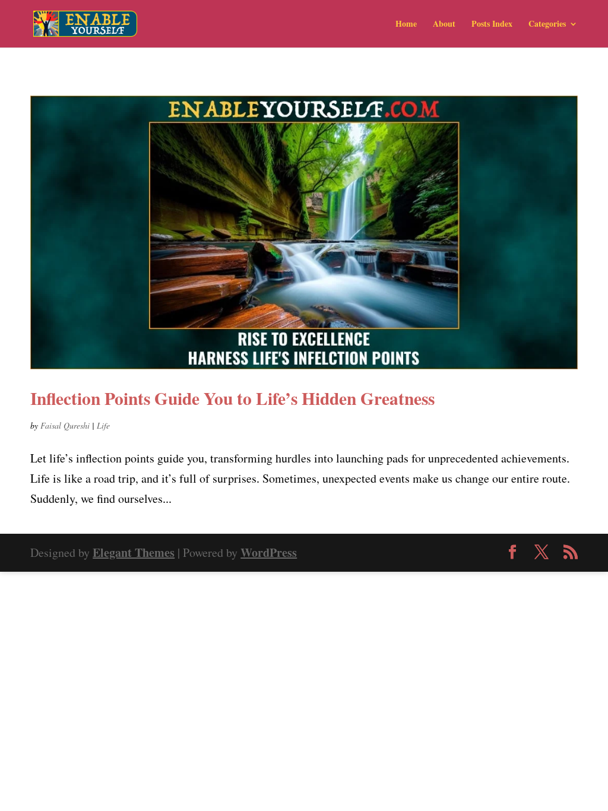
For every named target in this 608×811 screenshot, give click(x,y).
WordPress (268, 552)
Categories (547, 25)
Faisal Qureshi (65, 425)
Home (406, 25)
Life (103, 425)
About (444, 25)
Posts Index (491, 25)
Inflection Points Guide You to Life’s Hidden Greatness (232, 398)
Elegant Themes (134, 552)
